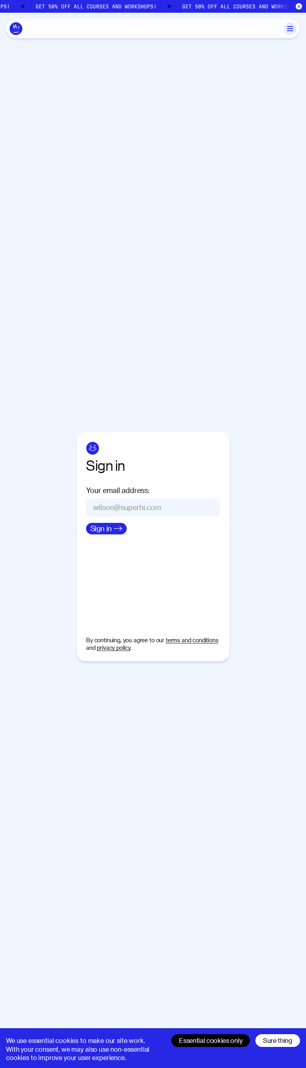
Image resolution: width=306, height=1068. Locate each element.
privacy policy (113, 647)
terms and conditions (192, 640)
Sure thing (277, 1040)
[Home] (16, 28)
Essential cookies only (210, 1040)
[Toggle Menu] (290, 28)
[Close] (299, 6)
